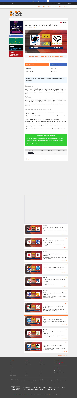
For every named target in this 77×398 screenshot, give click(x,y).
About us (20, 394)
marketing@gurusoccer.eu (60, 372)
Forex (40, 375)
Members (26, 373)
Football (40, 371)
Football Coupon (27, 366)
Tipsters (11, 364)
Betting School (12, 366)
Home (40, 6)
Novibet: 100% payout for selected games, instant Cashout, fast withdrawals (46, 56)
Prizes (26, 369)
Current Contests (28, 364)
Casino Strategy (42, 369)
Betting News (41, 362)
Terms (26, 371)
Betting (49, 6)
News (61, 6)
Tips (44, 6)
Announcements (42, 364)
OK (47, 1)
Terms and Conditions (25, 394)
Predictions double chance (39, 159)
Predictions (31, 159)
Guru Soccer (16, 394)
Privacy (31, 394)
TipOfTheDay (35, 27)
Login (49, 394)
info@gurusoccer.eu (59, 370)
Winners (26, 375)
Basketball (41, 373)
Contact (60, 3)
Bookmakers (12, 369)
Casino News (41, 366)
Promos (11, 371)
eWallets (11, 373)
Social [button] (55, 3)
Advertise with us (58, 374)
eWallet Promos (13, 375)
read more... (64, 234)
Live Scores (13, 3)
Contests (55, 6)
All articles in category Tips (62, 355)
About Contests (27, 362)
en (75, 3)
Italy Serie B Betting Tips (50, 159)
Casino (66, 6)
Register (70, 3)
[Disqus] (46, 181)
